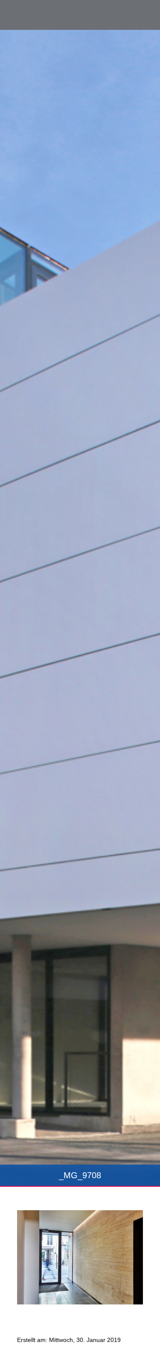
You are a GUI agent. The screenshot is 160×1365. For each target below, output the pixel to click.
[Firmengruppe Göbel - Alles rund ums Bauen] (45, 14)
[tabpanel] (80, 608)
